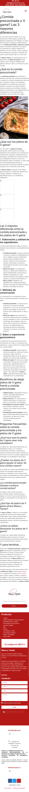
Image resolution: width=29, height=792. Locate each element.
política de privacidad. (15, 703)
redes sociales (21, 573)
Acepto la (12, 703)
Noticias (4, 675)
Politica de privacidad (19, 788)
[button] (25, 10)
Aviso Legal (7, 788)
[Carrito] (19, 11)
